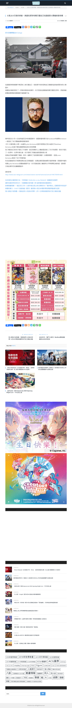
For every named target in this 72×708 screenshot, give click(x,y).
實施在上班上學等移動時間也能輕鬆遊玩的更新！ (26, 610)
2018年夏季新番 (11, 657)
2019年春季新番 (11, 662)
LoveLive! (47, 666)
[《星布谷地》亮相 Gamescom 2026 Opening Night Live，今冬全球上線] (20, 381)
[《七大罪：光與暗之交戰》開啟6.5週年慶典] (8, 643)
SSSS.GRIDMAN (61, 665)
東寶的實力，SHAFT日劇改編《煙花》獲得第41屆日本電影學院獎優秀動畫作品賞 (32, 188)
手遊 (25, 678)
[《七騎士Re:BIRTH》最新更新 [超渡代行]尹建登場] (8, 635)
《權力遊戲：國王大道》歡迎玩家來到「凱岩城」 (26, 627)
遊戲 (66, 20)
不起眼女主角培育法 (11, 669)
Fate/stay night (25, 665)
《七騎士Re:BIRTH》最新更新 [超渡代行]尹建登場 (26, 635)
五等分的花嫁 (22, 669)
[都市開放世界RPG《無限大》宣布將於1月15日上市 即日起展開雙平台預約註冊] (52, 357)
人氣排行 (31, 669)
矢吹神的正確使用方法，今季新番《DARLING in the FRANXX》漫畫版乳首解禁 (31, 180)
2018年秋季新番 (26, 657)
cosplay (17, 665)
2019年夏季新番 (54, 657)
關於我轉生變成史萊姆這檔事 (18, 681)
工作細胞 (12, 678)
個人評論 (48, 669)
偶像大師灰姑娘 (56, 669)
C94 (7, 665)
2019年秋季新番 (22, 662)
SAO (53, 665)
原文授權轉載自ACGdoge (13, 33)
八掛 (8, 673)
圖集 (7, 678)
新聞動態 (62, 20)
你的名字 (40, 669)
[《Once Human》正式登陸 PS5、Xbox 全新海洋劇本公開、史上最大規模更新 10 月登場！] (20, 357)
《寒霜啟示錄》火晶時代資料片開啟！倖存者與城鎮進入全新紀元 (30, 619)
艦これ (44, 677)
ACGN (58, 20)
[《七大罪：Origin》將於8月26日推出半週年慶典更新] (8, 594)
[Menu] (7, 3)
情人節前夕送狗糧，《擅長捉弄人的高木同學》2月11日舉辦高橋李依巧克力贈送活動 (33, 191)
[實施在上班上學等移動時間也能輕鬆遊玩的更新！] (8, 610)
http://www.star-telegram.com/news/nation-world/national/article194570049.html (34, 175)
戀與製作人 (19, 678)
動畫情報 (30, 673)
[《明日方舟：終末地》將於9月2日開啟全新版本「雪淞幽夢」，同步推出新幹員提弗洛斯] (8, 602)
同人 (46, 673)
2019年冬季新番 (42, 657)
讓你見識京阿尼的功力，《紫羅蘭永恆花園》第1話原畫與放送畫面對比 (28, 183)
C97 (11, 665)
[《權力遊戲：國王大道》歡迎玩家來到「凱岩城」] (8, 627)
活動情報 (31, 678)
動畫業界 (39, 673)
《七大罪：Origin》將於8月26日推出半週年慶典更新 (27, 594)
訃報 (50, 678)
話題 (55, 677)
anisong (63, 661)
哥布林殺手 (60, 673)
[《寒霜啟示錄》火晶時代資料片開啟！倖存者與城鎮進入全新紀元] (8, 618)
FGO (32, 666)
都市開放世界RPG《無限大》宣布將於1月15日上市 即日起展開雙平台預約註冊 (52, 368)
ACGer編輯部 (10, 20)
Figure (39, 665)
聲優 (37, 677)
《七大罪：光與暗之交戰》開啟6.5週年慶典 (25, 643)
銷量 (7, 681)
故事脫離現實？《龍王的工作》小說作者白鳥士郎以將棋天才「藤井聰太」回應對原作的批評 (35, 186)
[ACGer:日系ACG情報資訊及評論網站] (36, 3)
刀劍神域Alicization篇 (18, 673)
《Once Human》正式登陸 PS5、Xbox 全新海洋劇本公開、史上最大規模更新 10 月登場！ (20, 368)
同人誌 (53, 673)
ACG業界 (54, 661)
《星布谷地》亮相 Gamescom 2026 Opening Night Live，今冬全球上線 (19, 391)
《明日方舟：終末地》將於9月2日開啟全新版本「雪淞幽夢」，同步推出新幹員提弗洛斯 (36, 602)
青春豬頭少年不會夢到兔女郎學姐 (34, 681)
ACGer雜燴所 (42, 661)
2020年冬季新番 (31, 661)
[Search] (65, 3)
